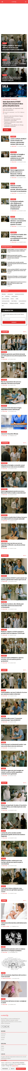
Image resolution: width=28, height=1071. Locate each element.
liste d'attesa (14, 301)
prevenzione (10, 294)
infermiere (7, 296)
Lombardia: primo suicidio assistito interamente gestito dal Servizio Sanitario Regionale (13, 834)
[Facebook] (2, 1026)
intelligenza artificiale (14, 303)
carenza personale (5, 301)
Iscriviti (7, 129)
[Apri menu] (2, 2)
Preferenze (5, 1068)
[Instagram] (5, 1026)
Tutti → (25, 331)
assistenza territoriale (19, 294)
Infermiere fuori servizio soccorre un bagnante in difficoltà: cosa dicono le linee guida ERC (13, 545)
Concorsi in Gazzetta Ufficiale (9, 434)
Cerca (2, 1050)
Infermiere (3, 1033)
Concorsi (3, 1035)
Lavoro (2, 1039)
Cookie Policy (15, 1065)
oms (3, 305)
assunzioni (22, 303)
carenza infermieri (22, 301)
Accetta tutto (21, 1068)
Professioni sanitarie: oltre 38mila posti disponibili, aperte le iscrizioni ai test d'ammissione (17, 205)
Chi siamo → (4, 1060)
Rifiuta (12, 1068)
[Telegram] (8, 1026)
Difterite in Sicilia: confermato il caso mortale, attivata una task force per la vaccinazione (12, 862)
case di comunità (5, 298)
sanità (17, 298)
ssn (2, 296)
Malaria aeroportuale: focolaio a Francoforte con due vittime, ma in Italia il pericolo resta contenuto (14, 806)
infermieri (4, 294)
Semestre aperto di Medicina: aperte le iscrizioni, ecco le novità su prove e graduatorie (12, 659)
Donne (2, 1048)
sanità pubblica (15, 296)
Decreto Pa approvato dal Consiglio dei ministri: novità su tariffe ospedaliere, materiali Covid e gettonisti (12, 772)
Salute (2, 1046)
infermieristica (5, 303)
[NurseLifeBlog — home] (14, 2)
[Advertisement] (14, 18)
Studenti (3, 1037)
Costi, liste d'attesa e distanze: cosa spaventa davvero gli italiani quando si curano (12, 890)
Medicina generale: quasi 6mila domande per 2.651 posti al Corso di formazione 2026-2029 (13, 355)
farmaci (12, 298)
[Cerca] (25, 2)
